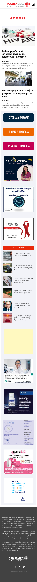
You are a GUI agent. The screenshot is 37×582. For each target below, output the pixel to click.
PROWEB (25, 571)
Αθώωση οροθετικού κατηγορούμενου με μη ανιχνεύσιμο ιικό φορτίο (14, 54)
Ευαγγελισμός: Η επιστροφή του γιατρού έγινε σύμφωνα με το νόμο (18, 93)
